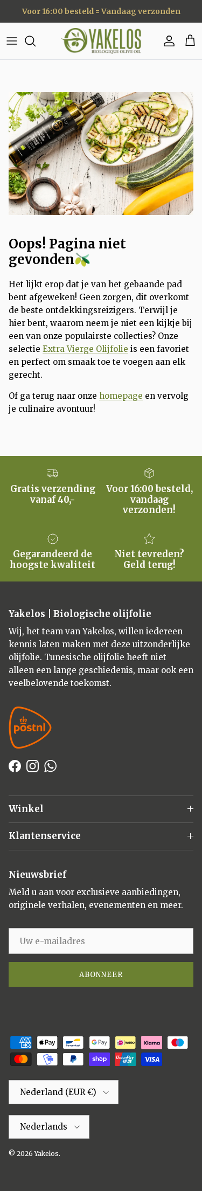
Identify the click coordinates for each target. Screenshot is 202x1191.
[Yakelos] (101, 41)
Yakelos (46, 1154)
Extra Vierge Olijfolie (85, 349)
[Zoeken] (35, 41)
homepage (121, 396)
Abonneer (101, 974)
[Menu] (12, 41)
